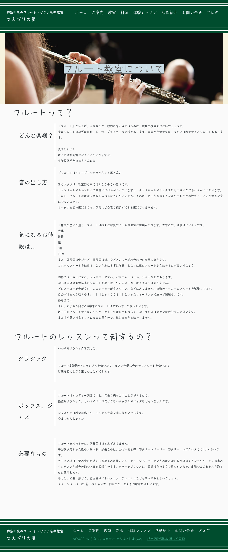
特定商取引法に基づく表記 (166, 538)
